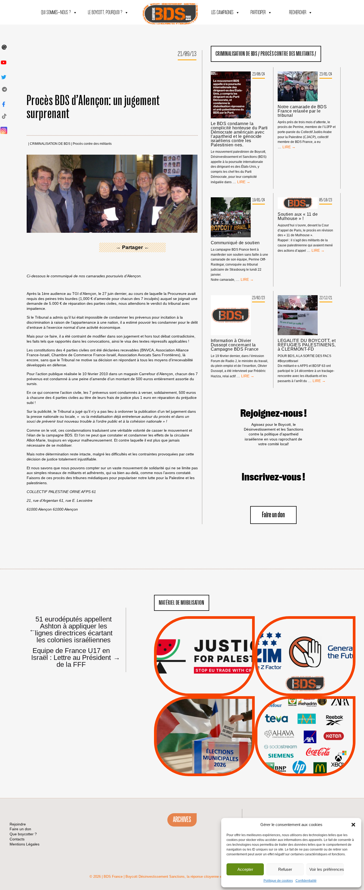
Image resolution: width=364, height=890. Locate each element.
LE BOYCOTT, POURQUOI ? (105, 13)
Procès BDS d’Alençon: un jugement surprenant (93, 107)
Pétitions (212, 690)
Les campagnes (222, 13)
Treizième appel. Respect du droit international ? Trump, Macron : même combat (305, 641)
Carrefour (299, 733)
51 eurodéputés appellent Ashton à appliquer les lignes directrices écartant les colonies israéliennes (70, 629)
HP (314, 733)
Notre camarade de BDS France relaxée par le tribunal (302, 111)
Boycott (295, 713)
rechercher (297, 13)
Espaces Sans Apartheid (205, 750)
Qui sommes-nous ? (56, 13)
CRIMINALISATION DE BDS (50, 143)
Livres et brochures (304, 746)
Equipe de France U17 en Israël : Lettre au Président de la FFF (73, 657)
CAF (316, 726)
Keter (304, 740)
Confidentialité (306, 881)
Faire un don (273, 515)
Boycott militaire (305, 678)
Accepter (245, 869)
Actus (197, 690)
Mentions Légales (24, 844)
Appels (194, 683)
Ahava (312, 719)
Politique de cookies (278, 881)
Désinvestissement (323, 713)
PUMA (313, 753)
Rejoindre (18, 824)
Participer (258, 13)
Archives (182, 820)
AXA (293, 726)
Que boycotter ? (305, 704)
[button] (353, 824)
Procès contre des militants (92, 143)
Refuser (285, 869)
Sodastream (304, 760)
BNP (304, 726)
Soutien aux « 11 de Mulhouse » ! (298, 216)
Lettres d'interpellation (305, 685)
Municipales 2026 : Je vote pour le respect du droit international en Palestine (204, 721)
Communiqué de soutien (235, 243)
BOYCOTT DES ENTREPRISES (305, 670)
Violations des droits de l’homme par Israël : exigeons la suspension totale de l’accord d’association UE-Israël (204, 649)
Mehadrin (297, 753)
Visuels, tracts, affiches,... (305, 767)
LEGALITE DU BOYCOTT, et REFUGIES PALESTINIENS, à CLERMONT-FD (307, 345)
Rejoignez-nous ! (273, 413)
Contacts (17, 839)
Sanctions (212, 683)
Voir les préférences (326, 869)
